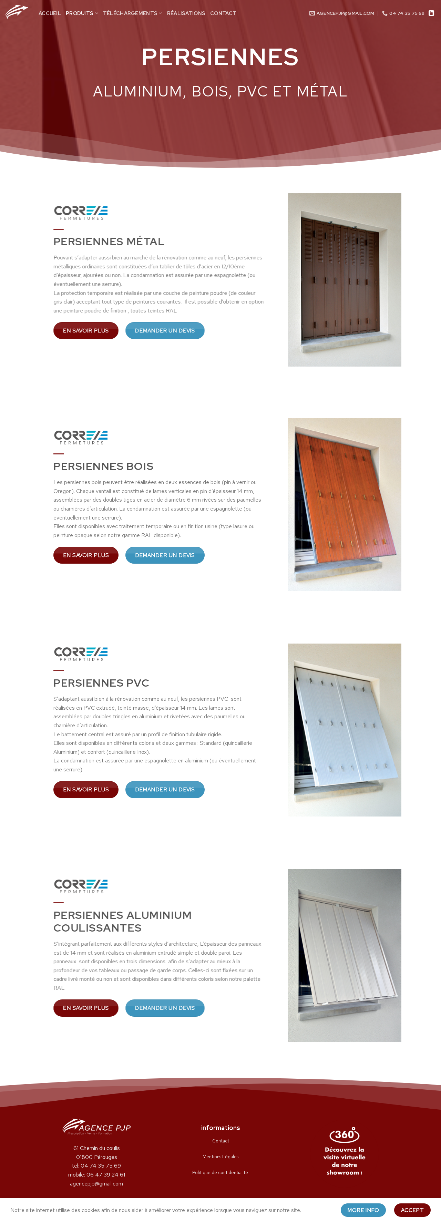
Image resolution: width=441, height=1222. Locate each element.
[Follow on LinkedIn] (431, 13)
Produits (79, 13)
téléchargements (130, 13)
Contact (223, 13)
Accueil (50, 13)
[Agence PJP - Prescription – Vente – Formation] (16, 12)
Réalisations (186, 13)
